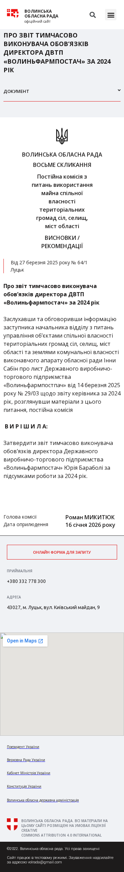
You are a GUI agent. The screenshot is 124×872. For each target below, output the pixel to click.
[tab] (62, 94)
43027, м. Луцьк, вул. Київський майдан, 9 (53, 607)
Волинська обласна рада (41, 14)
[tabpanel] (62, 326)
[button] (110, 14)
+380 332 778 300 (26, 581)
